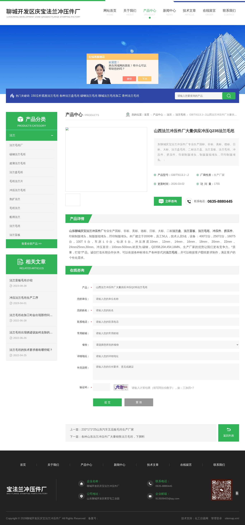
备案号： (93, 518)
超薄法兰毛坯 (18, 163)
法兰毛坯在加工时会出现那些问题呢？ (34, 315)
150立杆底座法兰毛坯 (45, 95)
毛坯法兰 (15, 207)
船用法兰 (15, 216)
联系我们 (219, 464)
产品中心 (158, 114)
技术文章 (153, 464)
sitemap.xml (232, 518)
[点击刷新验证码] (121, 387)
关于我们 (53, 464)
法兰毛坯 (15, 225)
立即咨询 (171, 201)
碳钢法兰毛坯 (89, 95)
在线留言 (186, 464)
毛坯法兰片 (16, 181)
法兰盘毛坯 (16, 172)
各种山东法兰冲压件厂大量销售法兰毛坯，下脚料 (113, 436)
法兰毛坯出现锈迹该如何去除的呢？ (32, 332)
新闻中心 (119, 464)
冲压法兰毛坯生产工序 (24, 297)
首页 (146, 114)
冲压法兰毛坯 (18, 190)
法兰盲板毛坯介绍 (21, 280)
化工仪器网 (201, 518)
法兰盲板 (15, 234)
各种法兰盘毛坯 (70, 95)
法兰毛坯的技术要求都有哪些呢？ (31, 349)
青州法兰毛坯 (130, 95)
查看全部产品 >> (32, 243)
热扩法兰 (15, 199)
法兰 (12, 135)
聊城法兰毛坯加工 (109, 95)
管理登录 (216, 518)
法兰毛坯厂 (16, 145)
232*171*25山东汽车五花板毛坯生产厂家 (107, 429)
